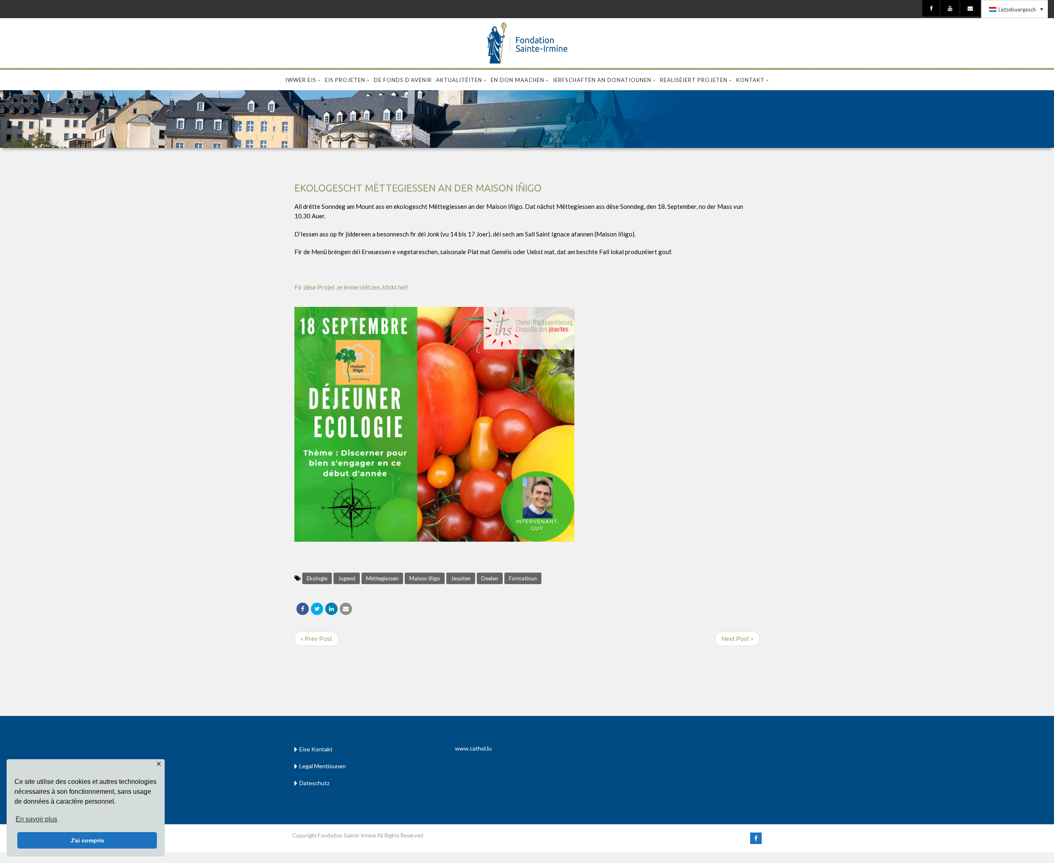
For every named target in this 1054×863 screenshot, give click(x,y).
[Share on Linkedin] (331, 609)
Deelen (489, 578)
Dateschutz (314, 782)
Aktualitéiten (459, 80)
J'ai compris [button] (87, 840)
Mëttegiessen (382, 578)
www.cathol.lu (473, 748)
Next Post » (737, 638)
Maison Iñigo (424, 578)
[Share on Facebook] (302, 609)
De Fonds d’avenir (403, 80)
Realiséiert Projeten (694, 80)
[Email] (346, 609)
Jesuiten (461, 578)
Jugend (346, 578)
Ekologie (317, 578)
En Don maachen (517, 80)
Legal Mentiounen (322, 765)
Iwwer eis (300, 80)
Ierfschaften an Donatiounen (602, 80)
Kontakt (750, 80)
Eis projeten (345, 80)
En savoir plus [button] (36, 819)
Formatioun (523, 578)
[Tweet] (317, 609)
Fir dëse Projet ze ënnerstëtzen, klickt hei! (351, 287)
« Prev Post (316, 638)
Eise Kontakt (316, 749)
